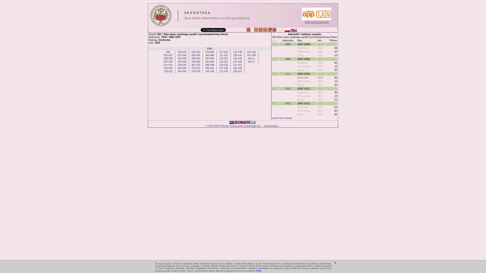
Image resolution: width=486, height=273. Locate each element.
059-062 (196, 58)
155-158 (237, 68)
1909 (287, 59)
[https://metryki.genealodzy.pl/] (243, 15)
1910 (287, 73)
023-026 (182, 52)
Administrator (271, 126)
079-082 (209, 52)
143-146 (237, 58)
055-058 (196, 55)
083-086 (209, 55)
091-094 (209, 61)
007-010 (168, 61)
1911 (287, 88)
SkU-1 (251, 58)
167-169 (251, 55)
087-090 (209, 58)
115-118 (223, 58)
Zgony (300, 55)
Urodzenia (302, 48)
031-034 (182, 58)
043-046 (182, 68)
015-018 (168, 68)
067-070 (196, 65)
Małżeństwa (303, 51)
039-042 (182, 65)
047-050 (182, 71)
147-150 (237, 61)
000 (168, 52)
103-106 (209, 71)
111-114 (223, 55)
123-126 (223, 65)
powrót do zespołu (282, 118)
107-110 (223, 52)
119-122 (223, 61)
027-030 (182, 55)
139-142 (237, 55)
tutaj (258, 270)
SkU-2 (251, 61)
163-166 (251, 52)
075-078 (196, 71)
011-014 (168, 65)
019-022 (168, 71)
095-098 (209, 65)
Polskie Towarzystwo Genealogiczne (240, 126)
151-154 (237, 65)
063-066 (196, 61)
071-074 (196, 68)
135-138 (237, 52)
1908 (287, 44)
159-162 (237, 71)
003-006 (168, 58)
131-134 (223, 71)
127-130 (223, 68)
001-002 (168, 55)
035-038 (182, 61)
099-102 (209, 68)
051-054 (196, 52)
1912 (287, 103)
